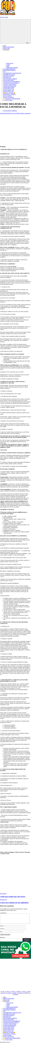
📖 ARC (14, 993)
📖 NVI (12, 991)
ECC (4, 71)
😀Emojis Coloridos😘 (9, 93)
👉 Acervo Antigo (7, 100)
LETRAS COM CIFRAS (9, 84)
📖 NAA (3, 993)
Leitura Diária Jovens (8, 88)
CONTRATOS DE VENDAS (11, 83)
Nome (2, 926)
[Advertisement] (15, 129)
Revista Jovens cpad (8, 91)
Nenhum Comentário (25, 113)
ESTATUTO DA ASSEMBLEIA (11, 81)
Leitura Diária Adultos (8, 87)
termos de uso (9, 63)
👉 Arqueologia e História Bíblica (11, 98)
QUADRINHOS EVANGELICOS (12, 73)
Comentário (3, 913)
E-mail (2, 928)
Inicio (4, 45)
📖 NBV (17, 991)
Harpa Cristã (6, 48)
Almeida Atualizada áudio (9, 85)
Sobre (7, 66)
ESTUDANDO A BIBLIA (10, 78)
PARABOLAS (7, 77)
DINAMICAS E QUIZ (9, 74)
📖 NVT (7, 991)
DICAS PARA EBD (8, 80)
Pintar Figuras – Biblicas (9, 94)
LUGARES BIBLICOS (9, 69)
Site (1, 931)
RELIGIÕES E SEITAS (9, 70)
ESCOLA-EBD (4, 17)
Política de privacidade (12, 67)
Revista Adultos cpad (8, 90)
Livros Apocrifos (7, 95)
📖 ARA (19, 993)
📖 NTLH (25, 993)
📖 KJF (23, 991)
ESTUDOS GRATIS (8, 76)
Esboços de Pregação (8, 97)
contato (8, 64)
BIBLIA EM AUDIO (8, 47)
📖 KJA (28, 991)
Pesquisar (2, 937)
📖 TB (2, 991)
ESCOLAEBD (15, 113)
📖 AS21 (8, 993)
